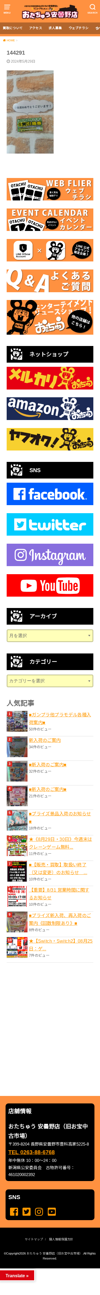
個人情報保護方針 (61, 1239)
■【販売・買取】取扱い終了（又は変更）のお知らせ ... (58, 868)
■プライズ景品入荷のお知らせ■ (60, 817)
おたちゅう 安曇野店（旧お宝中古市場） (54, 1253)
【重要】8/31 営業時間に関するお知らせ (59, 893)
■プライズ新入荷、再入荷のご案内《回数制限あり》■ (60, 919)
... (45, 1270)
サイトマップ (34, 1239)
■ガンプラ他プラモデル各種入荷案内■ (60, 718)
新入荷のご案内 (45, 740)
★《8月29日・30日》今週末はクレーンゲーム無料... (60, 843)
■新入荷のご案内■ (48, 764)
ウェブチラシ (79, 28)
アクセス (35, 28)
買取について (13, 28)
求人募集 (55, 28)
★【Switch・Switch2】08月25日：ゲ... (61, 944)
